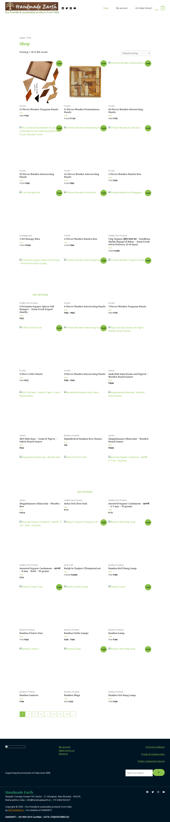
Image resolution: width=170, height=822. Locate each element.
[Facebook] (63, 8)
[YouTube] (75, 8)
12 (54, 714)
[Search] (159, 772)
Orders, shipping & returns (151, 761)
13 (60, 714)
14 (67, 714)
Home (22, 37)
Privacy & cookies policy (153, 754)
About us (63, 753)
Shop (105, 8)
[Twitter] (67, 8)
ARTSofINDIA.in (16, 810)
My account (122, 8)
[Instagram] (71, 8)
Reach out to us (66, 750)
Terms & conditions (155, 747)
